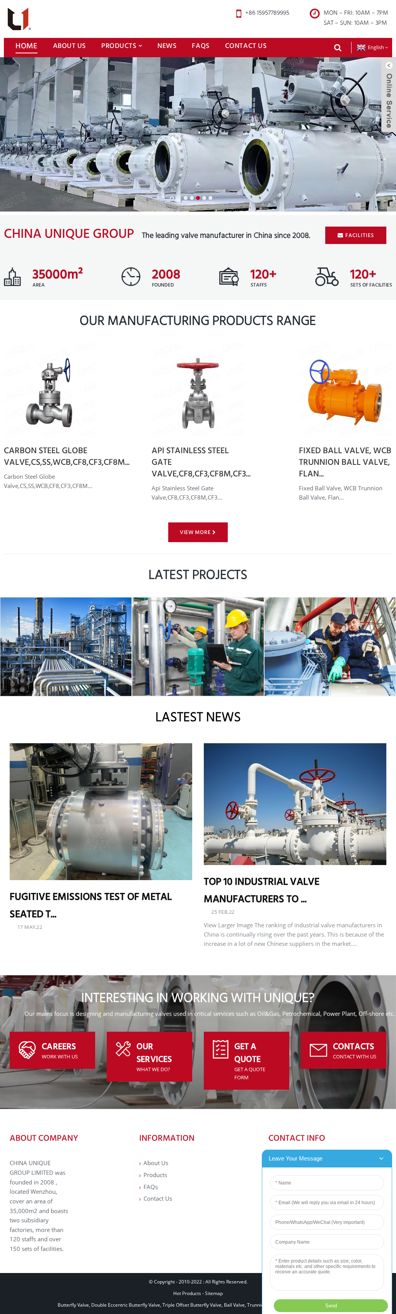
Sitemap (214, 1293)
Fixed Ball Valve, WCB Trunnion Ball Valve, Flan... (345, 462)
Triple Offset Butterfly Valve (192, 1305)
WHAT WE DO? (153, 1069)
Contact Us (246, 45)
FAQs (200, 45)
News (166, 45)
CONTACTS (353, 1046)
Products (119, 45)
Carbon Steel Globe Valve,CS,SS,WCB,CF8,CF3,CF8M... (67, 456)
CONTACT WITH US (354, 1056)
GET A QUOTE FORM (249, 1073)
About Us (69, 45)
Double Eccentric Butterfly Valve (125, 1305)
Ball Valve (234, 1305)
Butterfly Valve (73, 1305)
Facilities (359, 235)
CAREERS (59, 1046)
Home (26, 45)
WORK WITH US (60, 1056)
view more (195, 532)
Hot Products (187, 1293)
